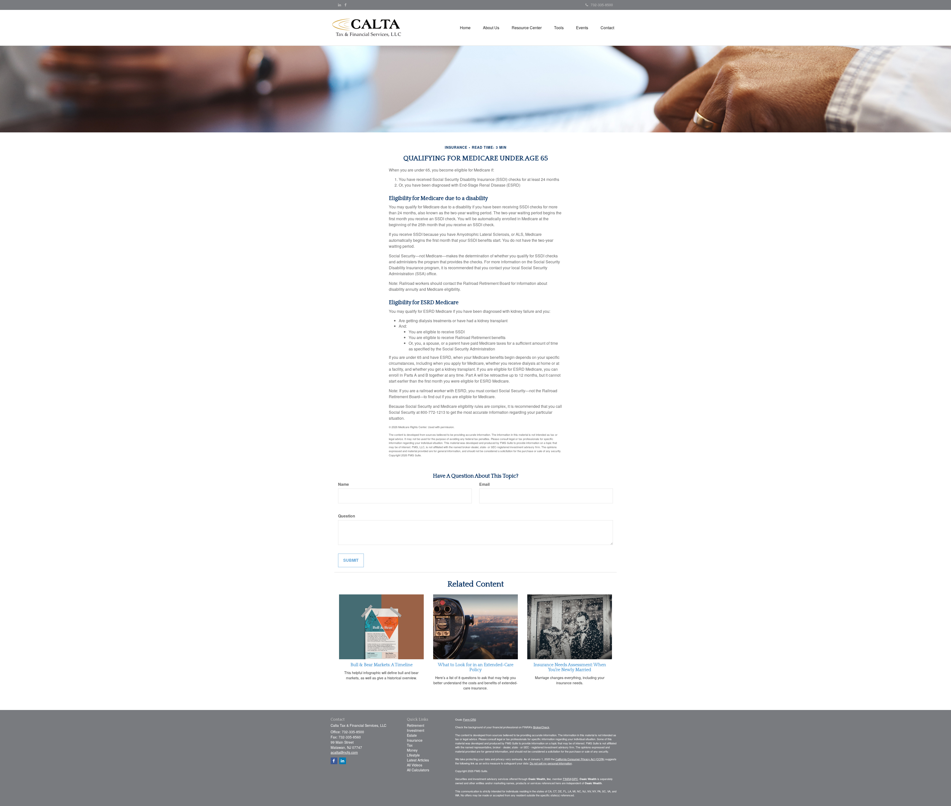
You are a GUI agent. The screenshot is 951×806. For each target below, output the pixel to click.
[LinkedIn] (339, 4)
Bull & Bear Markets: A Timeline (381, 664)
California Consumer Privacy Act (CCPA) (580, 759)
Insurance (415, 740)
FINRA (567, 779)
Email (484, 484)
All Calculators (418, 769)
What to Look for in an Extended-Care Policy (475, 667)
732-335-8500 (602, 4)
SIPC (575, 779)
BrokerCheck (541, 727)
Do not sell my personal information (551, 763)
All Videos (414, 764)
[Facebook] (345, 4)
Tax (410, 745)
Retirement (415, 725)
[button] (491, 27)
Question (346, 516)
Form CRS (469, 719)
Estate (412, 735)
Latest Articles (418, 759)
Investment (415, 730)
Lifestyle (413, 755)
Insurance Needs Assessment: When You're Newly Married (569, 667)
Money (412, 750)
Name (343, 484)
